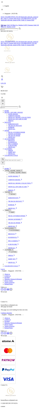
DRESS (10, 150)
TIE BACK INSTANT (15, 125)
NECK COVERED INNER (16, 132)
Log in (3, 269)
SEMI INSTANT (13, 124)
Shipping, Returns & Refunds (13, 279)
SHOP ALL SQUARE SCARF (17, 119)
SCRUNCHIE (12, 145)
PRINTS (10, 120)
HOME (6, 111)
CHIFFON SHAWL (14, 116)
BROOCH (11, 140)
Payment (7, 277)
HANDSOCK (12, 142)
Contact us (7, 276)
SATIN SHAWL (13, 114)
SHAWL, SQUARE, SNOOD (13, 112)
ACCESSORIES (9, 139)
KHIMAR (11, 127)
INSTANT (7, 122)
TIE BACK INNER (14, 135)
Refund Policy (8, 284)
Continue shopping (6, 313)
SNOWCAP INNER (14, 134)
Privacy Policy (8, 281)
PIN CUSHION (13, 144)
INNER (6, 130)
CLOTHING (8, 149)
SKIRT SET (12, 152)
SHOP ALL (11, 129)
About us (7, 274)
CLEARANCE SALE (11, 155)
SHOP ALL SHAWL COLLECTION (19, 117)
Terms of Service (9, 282)
